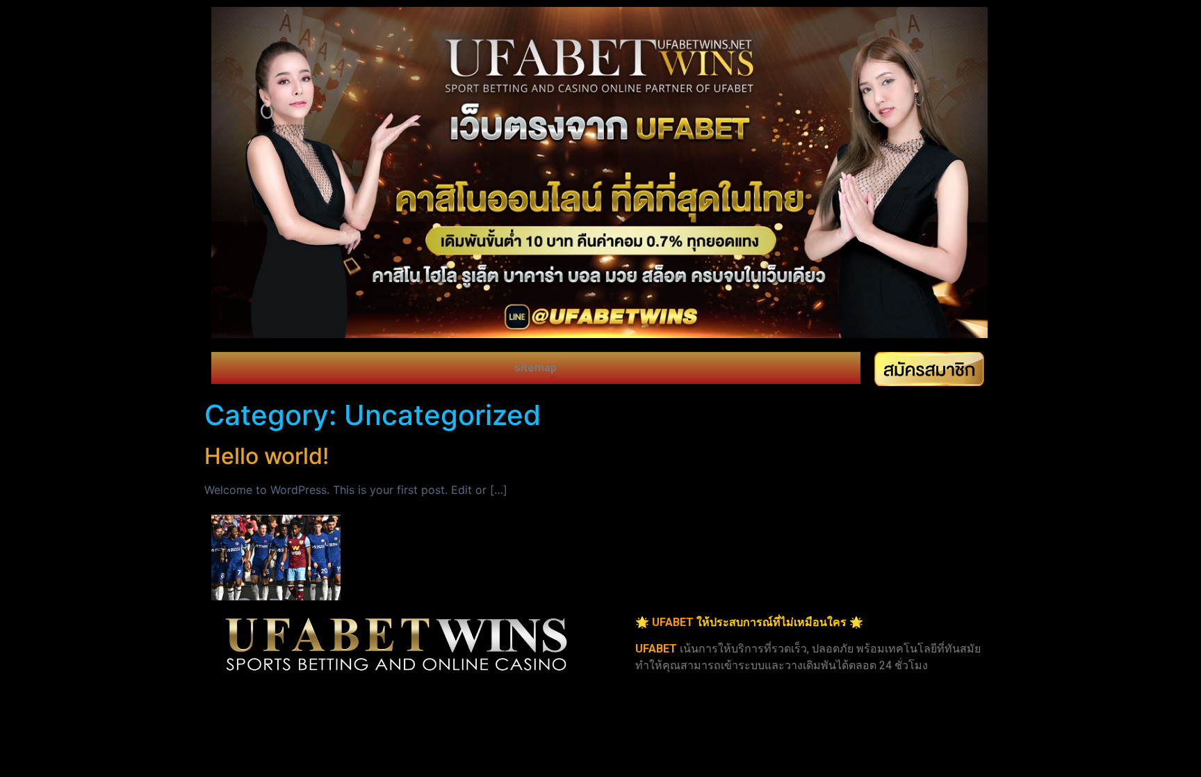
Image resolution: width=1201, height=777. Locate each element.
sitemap (535, 367)
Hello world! (266, 456)
